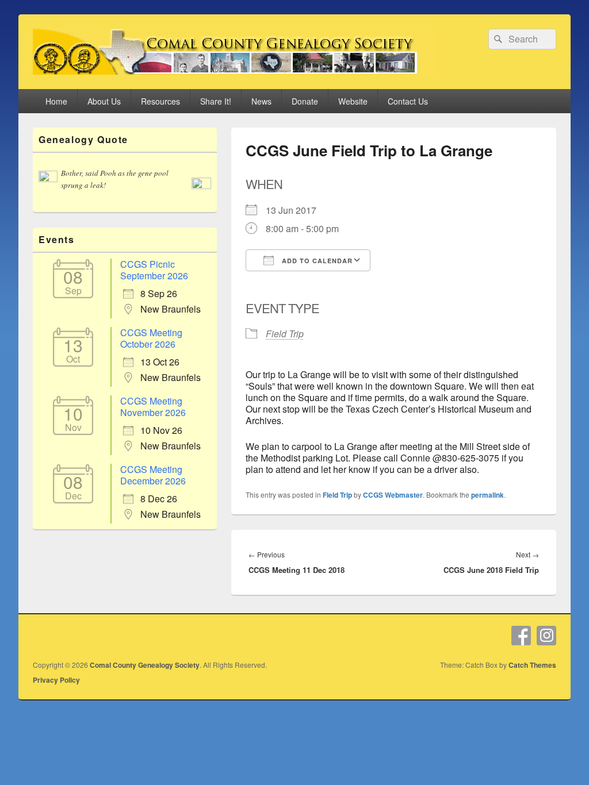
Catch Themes (532, 665)
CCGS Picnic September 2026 (154, 269)
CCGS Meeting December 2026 (153, 475)
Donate (305, 101)
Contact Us (408, 101)
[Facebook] (521, 635)
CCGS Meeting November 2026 (153, 406)
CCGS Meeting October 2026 (151, 338)
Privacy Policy (56, 680)
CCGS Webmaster (393, 495)
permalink (487, 495)
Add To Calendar (316, 260)
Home (56, 101)
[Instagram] (546, 635)
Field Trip (285, 333)
